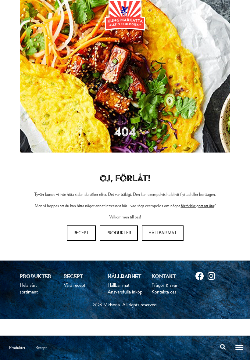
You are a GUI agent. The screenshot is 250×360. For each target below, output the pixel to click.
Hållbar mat (162, 233)
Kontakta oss (164, 292)
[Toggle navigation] (239, 347)
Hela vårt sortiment (29, 288)
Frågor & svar (164, 285)
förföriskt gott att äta (197, 206)
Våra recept (74, 285)
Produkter (17, 348)
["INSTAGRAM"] (214, 277)
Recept (41, 348)
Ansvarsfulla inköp (125, 292)
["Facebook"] (201, 277)
